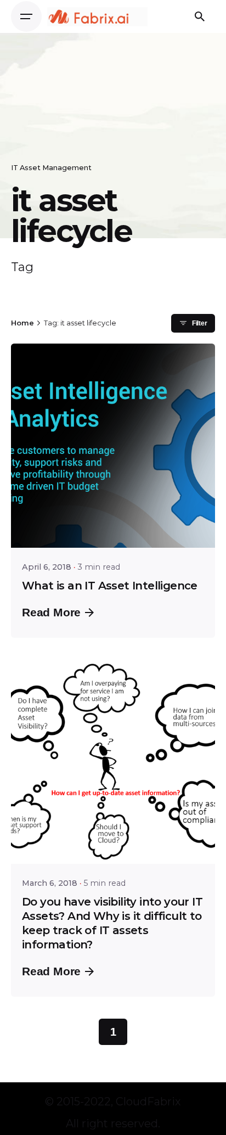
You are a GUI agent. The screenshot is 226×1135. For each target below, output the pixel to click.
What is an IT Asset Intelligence (109, 585)
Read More (51, 612)
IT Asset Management (51, 168)
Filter (199, 323)
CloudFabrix (148, 1101)
